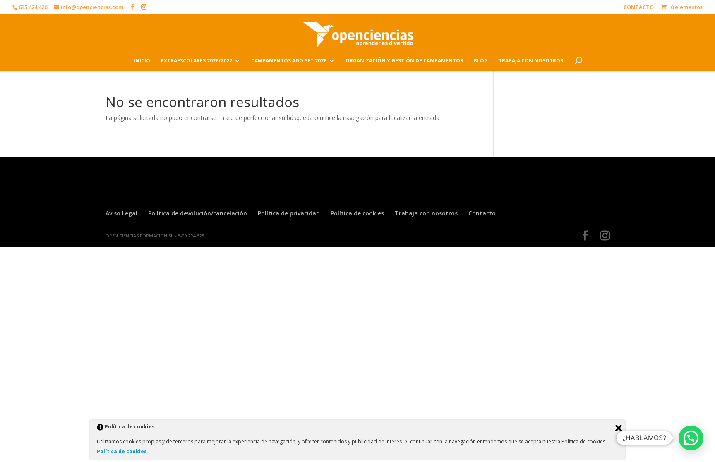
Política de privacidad (289, 213)
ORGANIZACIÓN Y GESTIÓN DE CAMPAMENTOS (404, 61)
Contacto (482, 213)
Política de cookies (357, 213)
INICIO (142, 61)
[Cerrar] (618, 428)
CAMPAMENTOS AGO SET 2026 (288, 61)
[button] (691, 438)
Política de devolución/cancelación (197, 213)
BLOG (481, 61)
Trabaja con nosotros (426, 213)
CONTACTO (639, 8)
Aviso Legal (121, 213)
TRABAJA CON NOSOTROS (531, 61)
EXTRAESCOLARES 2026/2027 (196, 61)
